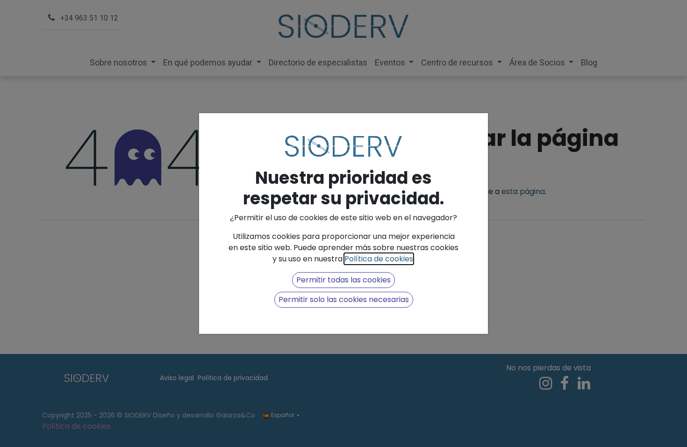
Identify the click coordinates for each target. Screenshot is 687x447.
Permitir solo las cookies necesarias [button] (344, 299)
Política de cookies (378, 258)
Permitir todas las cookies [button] (343, 279)
